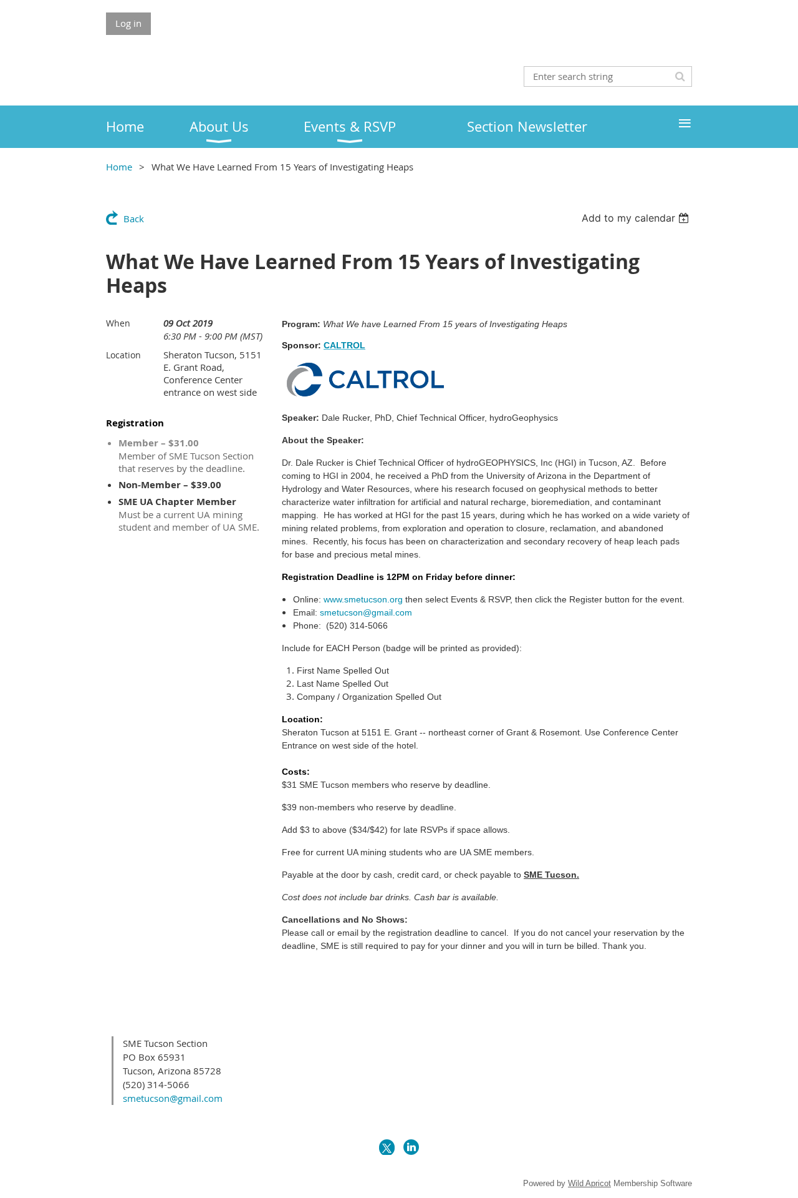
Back (133, 218)
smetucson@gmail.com (366, 612)
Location (123, 355)
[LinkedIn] (411, 1147)
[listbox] (637, 217)
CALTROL (344, 345)
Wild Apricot (589, 1183)
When (118, 323)
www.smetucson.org (363, 599)
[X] (387, 1147)
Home (119, 166)
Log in (128, 23)
